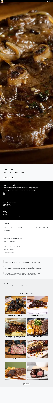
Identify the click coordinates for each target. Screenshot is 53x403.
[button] (49, 1)
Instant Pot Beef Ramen (37, 336)
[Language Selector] (49, 1)
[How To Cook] (4, 193)
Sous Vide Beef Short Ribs (37, 381)
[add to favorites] (7, 167)
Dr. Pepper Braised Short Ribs (37, 315)
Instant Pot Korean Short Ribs (15, 381)
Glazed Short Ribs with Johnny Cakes (15, 315)
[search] (47, 1)
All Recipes (26, 383)
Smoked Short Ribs (15, 358)
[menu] (51, 1)
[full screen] (43, 167)
